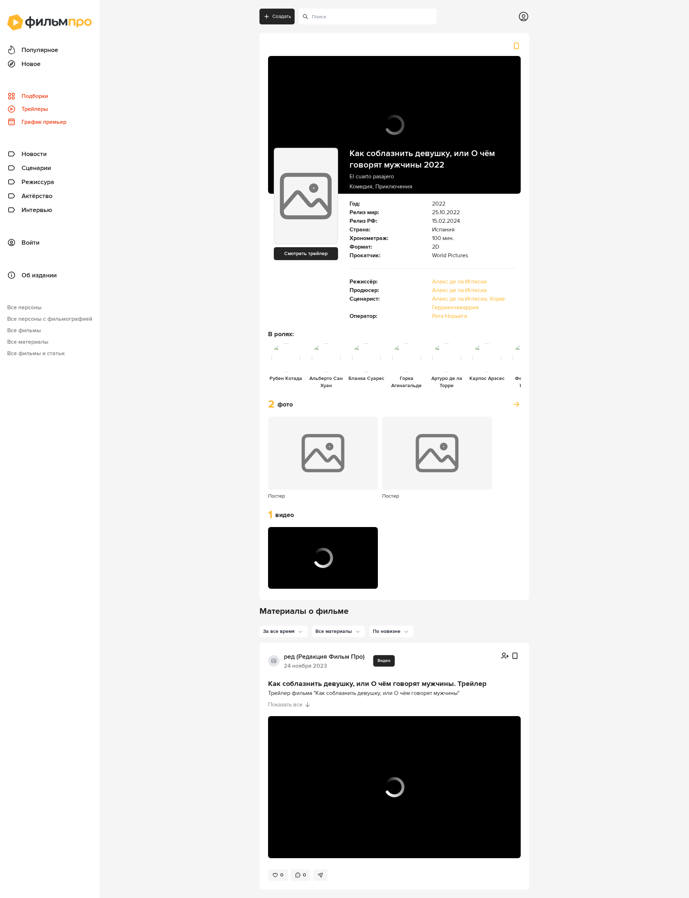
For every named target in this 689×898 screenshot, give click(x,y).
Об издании (39, 275)
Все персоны (24, 307)
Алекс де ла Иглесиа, (460, 298)
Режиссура (38, 182)
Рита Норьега (449, 316)
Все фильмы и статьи (36, 353)
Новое (31, 64)
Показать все (285, 704)
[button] (281, 579)
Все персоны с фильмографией (49, 319)
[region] (323, 558)
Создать (281, 16)
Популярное (40, 50)
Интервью (37, 210)
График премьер (44, 122)
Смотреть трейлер (306, 253)
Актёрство (37, 196)
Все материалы (27, 341)
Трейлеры (35, 109)
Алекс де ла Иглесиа (459, 281)
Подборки (35, 96)
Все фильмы (24, 330)
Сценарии (36, 168)
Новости (34, 154)
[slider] (323, 568)
